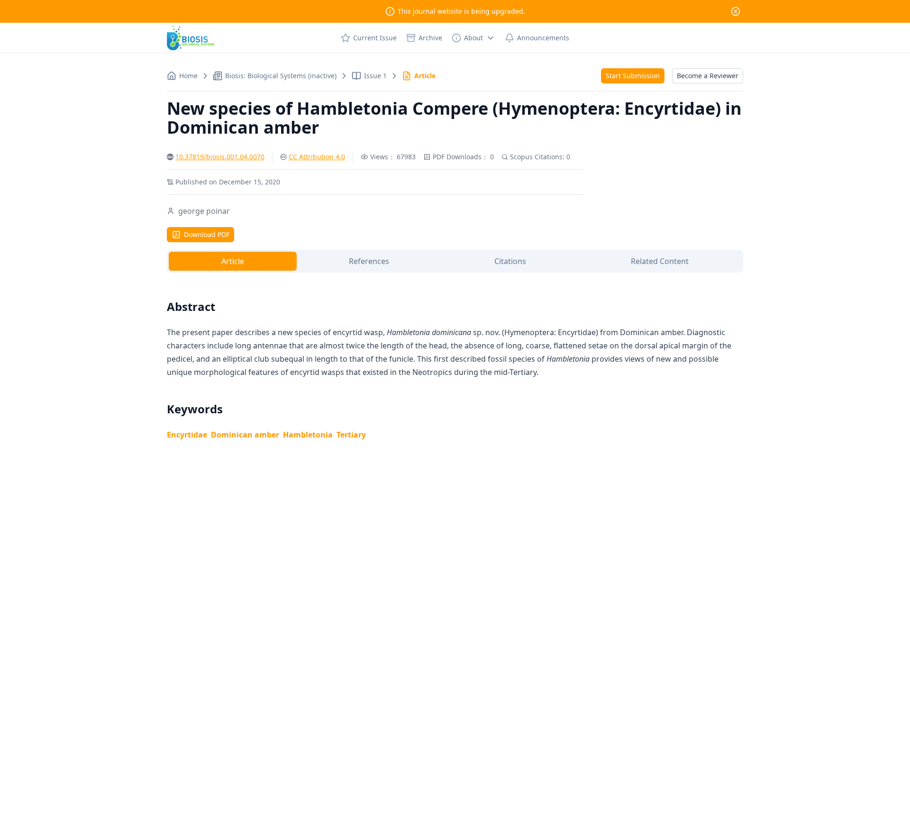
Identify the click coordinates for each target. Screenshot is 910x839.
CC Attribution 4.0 (317, 156)
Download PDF (206, 234)
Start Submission (633, 75)
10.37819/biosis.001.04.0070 (219, 156)
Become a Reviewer (707, 75)
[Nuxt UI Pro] (190, 38)
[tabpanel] (455, 358)
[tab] (233, 261)
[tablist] (455, 261)
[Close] (735, 11)
